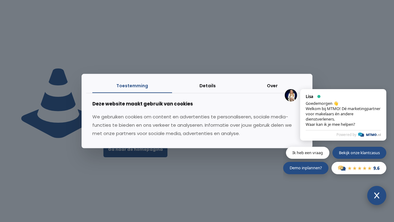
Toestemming (132, 86)
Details (207, 86)
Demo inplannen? (306, 168)
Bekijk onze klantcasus (359, 152)
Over (272, 86)
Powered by (346, 134)
